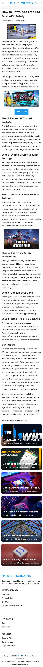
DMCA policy (7, 602)
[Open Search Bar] (40, 3)
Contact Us (6, 594)
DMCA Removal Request (12, 606)
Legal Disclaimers (9, 646)
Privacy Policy (7, 598)
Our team (6, 627)
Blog (3, 623)
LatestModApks (22, 656)
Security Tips (7, 638)
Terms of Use (7, 642)
